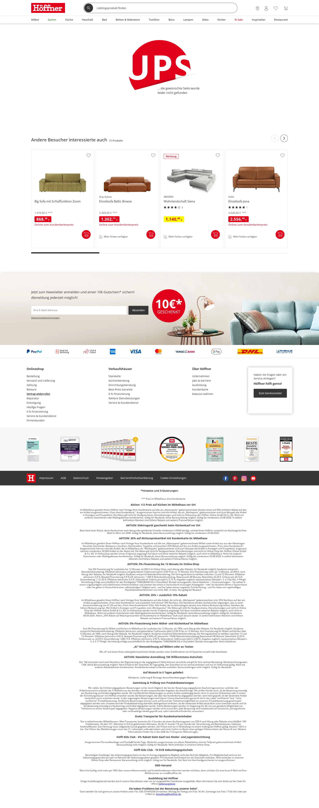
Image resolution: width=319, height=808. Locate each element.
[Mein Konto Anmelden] (266, 8)
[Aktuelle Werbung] (171, 157)
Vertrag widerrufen (38, 394)
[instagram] (244, 478)
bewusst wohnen (202, 394)
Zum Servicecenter (270, 393)
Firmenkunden (36, 420)
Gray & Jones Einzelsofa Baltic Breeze (119, 246)
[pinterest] (235, 478)
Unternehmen (201, 376)
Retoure (31, 389)
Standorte (115, 376)
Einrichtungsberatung (122, 385)
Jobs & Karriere (201, 380)
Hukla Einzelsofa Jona (239, 246)
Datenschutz (81, 478)
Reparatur (33, 398)
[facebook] (225, 478)
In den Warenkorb (86, 234)
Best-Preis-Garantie (121, 389)
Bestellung (33, 376)
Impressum (46, 478)
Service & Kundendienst (41, 416)
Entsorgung (34, 402)
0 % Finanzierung (37, 411)
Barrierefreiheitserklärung (137, 478)
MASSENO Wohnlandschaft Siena (181, 246)
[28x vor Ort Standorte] (257, 8)
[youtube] (253, 478)
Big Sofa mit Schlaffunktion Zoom (52, 246)
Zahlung (32, 385)
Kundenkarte (200, 389)
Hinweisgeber (104, 478)
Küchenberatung (119, 380)
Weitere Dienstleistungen (124, 398)
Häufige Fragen (36, 407)
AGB (63, 478)
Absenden (138, 310)
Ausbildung (199, 385)
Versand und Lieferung (41, 380)
